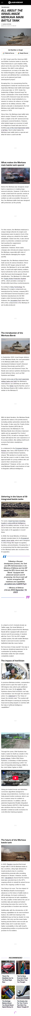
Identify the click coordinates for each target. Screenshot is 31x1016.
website (19, 689)
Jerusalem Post (15, 300)
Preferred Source (9, 53)
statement (12, 696)
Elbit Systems (26, 678)
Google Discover (24, 53)
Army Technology (16, 287)
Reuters (9, 864)
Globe (11, 386)
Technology (5, 7)
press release (5, 758)
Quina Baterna (7, 24)
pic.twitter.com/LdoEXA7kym (15, 584)
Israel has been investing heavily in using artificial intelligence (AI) (13, 523)
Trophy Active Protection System (15, 279)
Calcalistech (9, 878)
